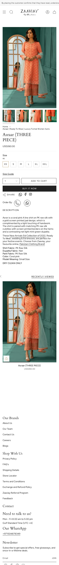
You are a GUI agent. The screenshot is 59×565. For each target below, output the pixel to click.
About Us (7, 423)
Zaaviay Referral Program (15, 492)
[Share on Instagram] (30, 194)
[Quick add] (6, 359)
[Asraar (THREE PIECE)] (29, 321)
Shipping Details (11, 470)
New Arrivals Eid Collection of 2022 (28, 235)
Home (5, 126)
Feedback (8, 498)
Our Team (8, 429)
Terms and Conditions (14, 481)
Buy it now (29, 188)
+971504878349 (11, 533)
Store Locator (10, 475)
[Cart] (54, 12)
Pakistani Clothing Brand (32, 244)
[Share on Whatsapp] (20, 195)
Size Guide (8, 174)
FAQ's (6, 464)
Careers (7, 440)
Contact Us (8, 434)
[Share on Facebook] (25, 194)
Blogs (5, 445)
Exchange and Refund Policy (17, 487)
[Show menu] (4, 12)
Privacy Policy (10, 458)
